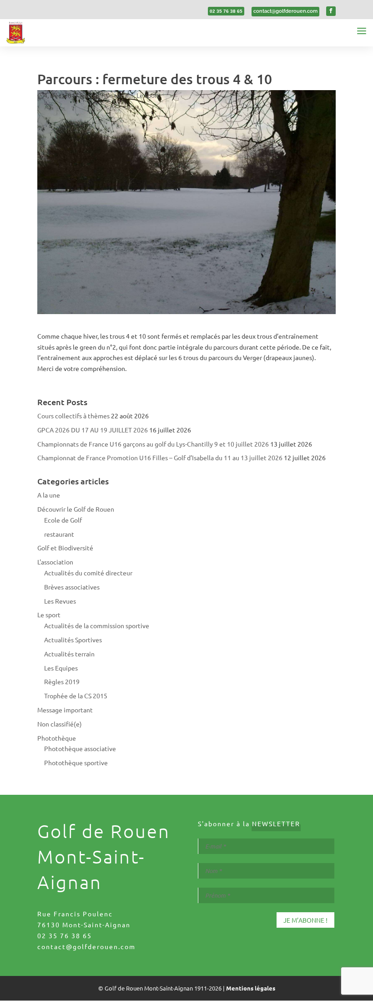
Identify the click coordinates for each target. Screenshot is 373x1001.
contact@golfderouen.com (86, 946)
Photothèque (56, 738)
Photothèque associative (80, 748)
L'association (55, 562)
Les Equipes (61, 668)
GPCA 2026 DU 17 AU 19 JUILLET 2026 (92, 430)
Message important (65, 710)
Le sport (148, 95)
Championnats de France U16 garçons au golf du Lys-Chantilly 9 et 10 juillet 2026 (153, 444)
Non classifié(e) (59, 724)
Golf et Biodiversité (65, 548)
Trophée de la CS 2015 (75, 695)
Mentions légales (250, 988)
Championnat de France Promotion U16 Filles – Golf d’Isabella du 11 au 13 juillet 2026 (159, 457)
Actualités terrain (108, 95)
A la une (48, 495)
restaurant (59, 534)
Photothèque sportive (76, 762)
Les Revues (60, 601)
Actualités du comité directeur (88, 573)
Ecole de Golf (63, 520)
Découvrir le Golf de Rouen (75, 509)
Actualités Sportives (73, 639)
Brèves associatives (72, 587)
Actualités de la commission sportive (96, 625)
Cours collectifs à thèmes (73, 416)
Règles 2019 (62, 681)
